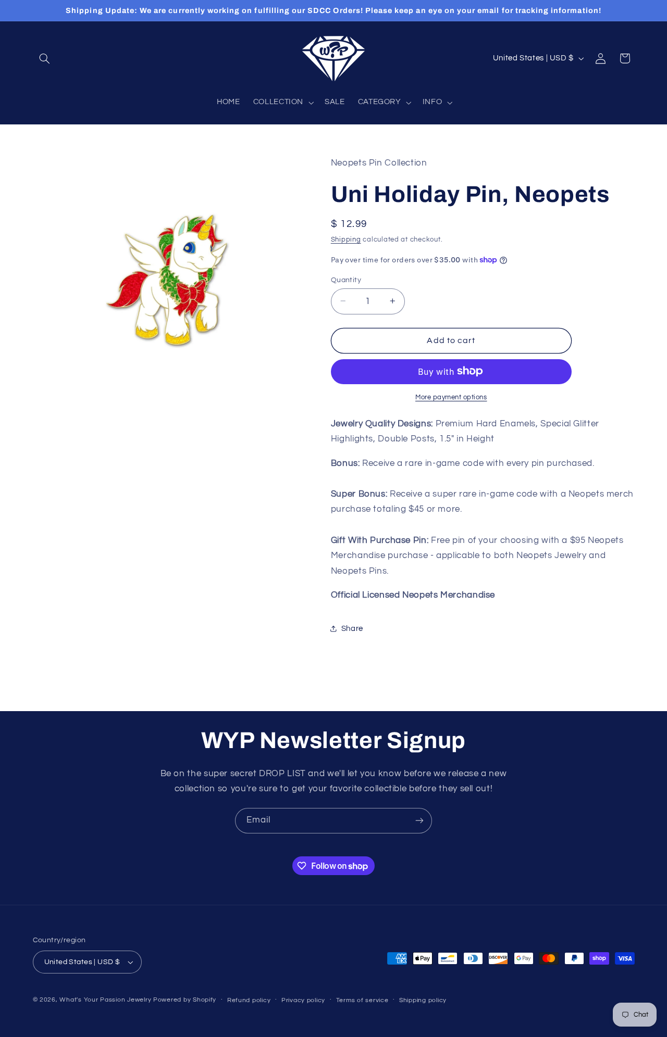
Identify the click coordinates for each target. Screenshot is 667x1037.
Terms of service (362, 1000)
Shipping (346, 239)
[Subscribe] (419, 820)
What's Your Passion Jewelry (105, 1000)
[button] (45, 58)
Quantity (346, 279)
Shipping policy (423, 1000)
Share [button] (352, 628)
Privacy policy (303, 1000)
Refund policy (249, 1000)
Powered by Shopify (184, 1000)
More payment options (451, 397)
